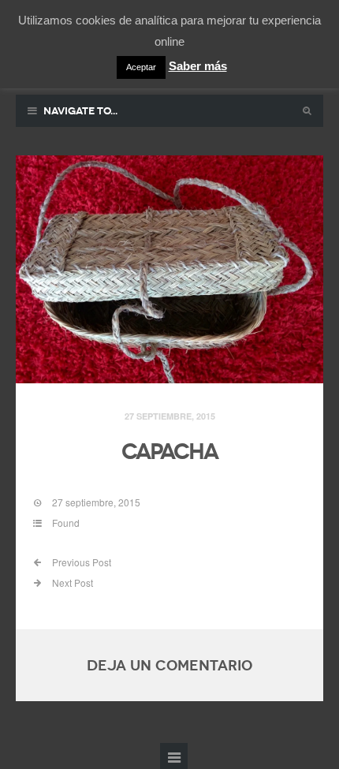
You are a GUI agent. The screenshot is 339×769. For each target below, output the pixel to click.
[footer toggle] (174, 756)
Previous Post (80, 562)
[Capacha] (169, 269)
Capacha (169, 451)
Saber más (198, 66)
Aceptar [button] (141, 67)
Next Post (71, 582)
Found (66, 522)
